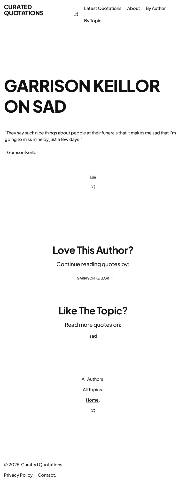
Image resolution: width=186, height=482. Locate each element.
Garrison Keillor (93, 278)
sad (93, 176)
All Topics (92, 389)
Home (92, 400)
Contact (46, 475)
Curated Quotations (24, 10)
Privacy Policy (18, 475)
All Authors (92, 379)
